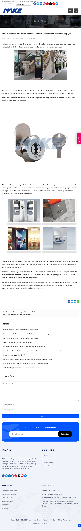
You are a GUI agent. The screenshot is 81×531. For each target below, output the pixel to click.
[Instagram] (44, 4)
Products (45, 459)
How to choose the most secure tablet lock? (17, 342)
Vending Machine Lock (9, 490)
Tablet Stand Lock (8, 501)
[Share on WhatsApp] (77, 302)
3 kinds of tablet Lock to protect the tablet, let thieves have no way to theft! (27, 359)
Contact (9, 4)
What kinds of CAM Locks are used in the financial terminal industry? (26, 363)
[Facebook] (34, 4)
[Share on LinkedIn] (75, 302)
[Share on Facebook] (69, 302)
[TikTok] (50, 4)
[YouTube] (53, 4)
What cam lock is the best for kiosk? (20, 314)
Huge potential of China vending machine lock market (20, 338)
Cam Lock (5, 508)
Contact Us (45, 466)
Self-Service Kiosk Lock (9, 494)
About (3, 4)
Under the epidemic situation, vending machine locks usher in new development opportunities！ (34, 351)
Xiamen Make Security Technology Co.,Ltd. (41, 520)
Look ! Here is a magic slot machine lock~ (22, 312)
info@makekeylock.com (31, 1)
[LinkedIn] (41, 4)
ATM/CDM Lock (7, 497)
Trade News (40, 21)
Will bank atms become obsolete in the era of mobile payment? (24, 346)
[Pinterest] (47, 4)
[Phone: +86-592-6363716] (79, 134)
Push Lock (5, 504)
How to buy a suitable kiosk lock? (14, 355)
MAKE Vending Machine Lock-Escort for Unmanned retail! (22, 368)
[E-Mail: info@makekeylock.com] (79, 142)
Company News (47, 462)
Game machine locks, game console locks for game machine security (26, 334)
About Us (45, 455)
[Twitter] (37, 4)
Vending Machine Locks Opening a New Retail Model (20, 329)
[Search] (76, 10)
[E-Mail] (56, 4)
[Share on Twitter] (72, 302)
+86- (5, 1)
